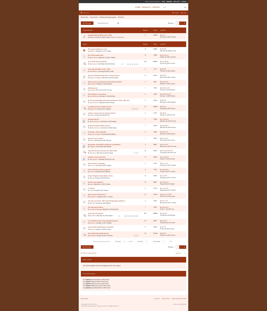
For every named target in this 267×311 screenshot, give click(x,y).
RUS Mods (121, 17)
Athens (94, 197)
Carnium (164, 188)
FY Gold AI (91, 188)
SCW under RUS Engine (95, 213)
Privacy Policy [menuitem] (166, 299)
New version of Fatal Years (97, 194)
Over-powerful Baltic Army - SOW (99, 69)
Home (163, 1)
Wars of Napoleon (118, 37)
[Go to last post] (164, 35)
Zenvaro (94, 64)
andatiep (164, 119)
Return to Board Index (90, 253)
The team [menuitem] (157, 299)
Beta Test (177, 1)
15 (134, 216)
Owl (93, 178)
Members (169, 1)
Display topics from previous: (107, 241)
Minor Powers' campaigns (96, 163)
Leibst (94, 153)
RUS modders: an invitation (97, 94)
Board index (84, 17)
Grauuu (92, 223)
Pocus (92, 37)
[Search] (185, 7)
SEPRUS (92, 51)
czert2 (92, 172)
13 (128, 216)
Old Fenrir (95, 102)
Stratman (95, 57)
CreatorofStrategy (95, 209)
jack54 (94, 109)
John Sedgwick (96, 78)
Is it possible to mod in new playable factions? (103, 221)
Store (137, 7)
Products (146, 7)
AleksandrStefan (166, 151)
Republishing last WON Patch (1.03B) (100, 35)
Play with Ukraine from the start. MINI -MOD (102, 151)
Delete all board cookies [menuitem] (179, 299)
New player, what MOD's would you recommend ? (104, 144)
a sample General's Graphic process (100, 107)
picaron (164, 138)
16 (136, 216)
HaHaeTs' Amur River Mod (96, 157)
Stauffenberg (94, 96)
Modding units (93, 88)
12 (125, 216)
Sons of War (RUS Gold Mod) (97, 61)
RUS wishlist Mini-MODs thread (98, 233)
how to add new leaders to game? (99, 170)
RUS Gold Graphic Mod (95, 55)
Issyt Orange (96, 134)
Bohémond (165, 88)
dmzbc (92, 115)
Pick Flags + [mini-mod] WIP (97, 132)
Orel (93, 229)
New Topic (88, 23)
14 (131, 216)
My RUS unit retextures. (95, 182)
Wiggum (92, 146)
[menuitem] (183, 13)
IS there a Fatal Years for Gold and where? (102, 113)
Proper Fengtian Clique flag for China (100, 176)
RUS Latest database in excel (97, 49)
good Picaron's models (95, 138)
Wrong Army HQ (93, 119)
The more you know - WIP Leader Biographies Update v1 (106, 201)
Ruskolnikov (96, 121)
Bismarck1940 (166, 194)
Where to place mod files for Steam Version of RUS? (105, 82)
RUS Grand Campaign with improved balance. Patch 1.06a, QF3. (109, 100)
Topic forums (94, 17)
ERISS (163, 69)
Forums (183, 1)
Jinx (163, 35)
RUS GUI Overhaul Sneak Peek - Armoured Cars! (104, 75)
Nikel (163, 49)
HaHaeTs (95, 159)
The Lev (92, 165)
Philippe (164, 132)
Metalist (94, 71)
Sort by (136, 241)
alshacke (93, 84)
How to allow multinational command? (101, 227)
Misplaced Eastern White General (99, 126)
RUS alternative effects (95, 207)
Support (156, 7)
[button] (184, 23)
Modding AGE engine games (108, 17)
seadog (92, 90)
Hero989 (164, 61)
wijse (91, 184)
